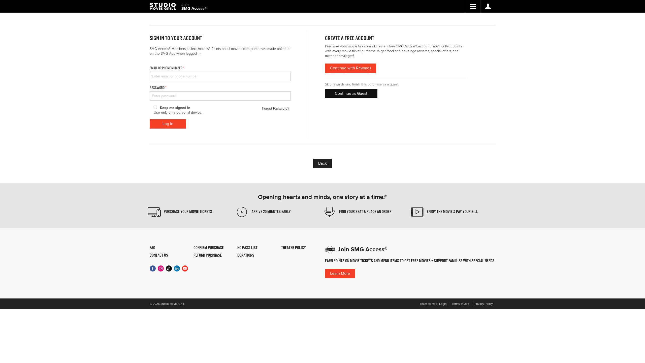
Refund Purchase (208, 255)
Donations (245, 255)
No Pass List (247, 248)
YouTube (185, 268)
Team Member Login (433, 304)
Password (157, 88)
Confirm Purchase (209, 248)
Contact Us (159, 255)
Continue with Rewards (350, 68)
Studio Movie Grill (163, 6)
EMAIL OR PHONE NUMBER (166, 68)
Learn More (340, 273)
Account (487, 6)
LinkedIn (177, 268)
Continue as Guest (351, 93)
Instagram (161, 268)
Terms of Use (460, 304)
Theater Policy (293, 248)
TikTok (169, 268)
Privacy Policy (483, 304)
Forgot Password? (275, 108)
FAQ (152, 248)
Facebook (153, 268)
